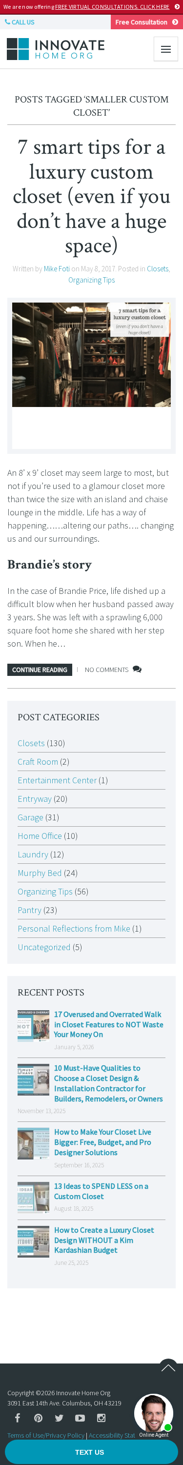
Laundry (33, 854)
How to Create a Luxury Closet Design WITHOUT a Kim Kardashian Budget (104, 1240)
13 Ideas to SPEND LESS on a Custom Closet (101, 1191)
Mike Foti (57, 268)
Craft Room (38, 761)
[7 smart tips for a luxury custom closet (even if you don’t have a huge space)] (91, 376)
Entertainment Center (57, 780)
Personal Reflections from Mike (74, 928)
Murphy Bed (40, 872)
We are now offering (86, 6)
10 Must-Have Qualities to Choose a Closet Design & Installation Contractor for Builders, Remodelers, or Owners (108, 1083)
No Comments (106, 669)
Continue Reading (39, 669)
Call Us (22, 22)
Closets (157, 268)
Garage (30, 817)
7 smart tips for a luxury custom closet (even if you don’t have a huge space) (91, 196)
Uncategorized (44, 947)
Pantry (29, 910)
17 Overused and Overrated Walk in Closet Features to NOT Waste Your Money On (108, 1024)
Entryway (35, 798)
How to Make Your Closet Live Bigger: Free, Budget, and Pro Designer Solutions (102, 1142)
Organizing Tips (91, 280)
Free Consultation (141, 22)
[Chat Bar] (91, 1452)
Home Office (40, 835)
